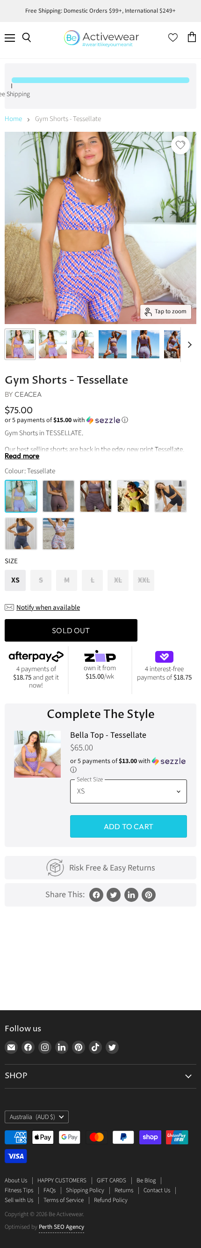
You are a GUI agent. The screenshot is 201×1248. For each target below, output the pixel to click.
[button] (100, 420)
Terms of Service (63, 1200)
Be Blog (146, 1180)
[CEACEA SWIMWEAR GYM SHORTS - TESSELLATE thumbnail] (20, 344)
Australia (32, 1117)
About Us (16, 1180)
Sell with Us (19, 1200)
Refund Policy (111, 1200)
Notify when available (48, 607)
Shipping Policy (85, 1190)
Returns (124, 1190)
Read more (22, 456)
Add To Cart (128, 826)
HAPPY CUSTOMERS (61, 1180)
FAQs (49, 1190)
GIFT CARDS (111, 1180)
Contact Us (157, 1190)
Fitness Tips (19, 1190)
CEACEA (28, 394)
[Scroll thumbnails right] (187, 344)
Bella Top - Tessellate (108, 736)
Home (13, 119)
